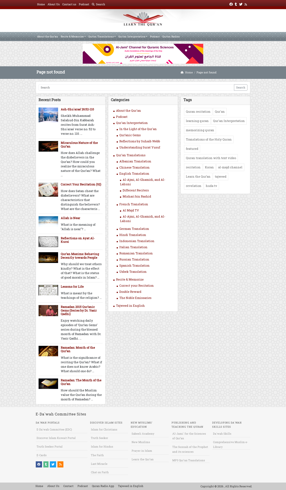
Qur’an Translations (101, 36)
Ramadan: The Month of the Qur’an (81, 382)
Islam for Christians (104, 429)
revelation (193, 186)
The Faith (97, 455)
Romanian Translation (136, 253)
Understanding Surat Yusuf (139, 147)
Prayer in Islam (142, 450)
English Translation (134, 173)
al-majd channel (230, 167)
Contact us (69, 4)
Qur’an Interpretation (131, 36)
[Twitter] (241, 4)
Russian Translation (134, 259)
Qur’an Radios (171, 36)
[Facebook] (231, 4)
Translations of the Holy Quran (209, 139)
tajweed (220, 176)
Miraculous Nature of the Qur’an (79, 144)
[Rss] (246, 4)
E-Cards (42, 455)
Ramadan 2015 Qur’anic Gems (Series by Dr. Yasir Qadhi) (79, 310)
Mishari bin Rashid (137, 196)
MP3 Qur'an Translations (188, 460)
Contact (68, 486)
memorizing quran (200, 130)
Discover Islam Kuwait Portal (56, 438)
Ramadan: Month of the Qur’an (78, 349)
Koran (209, 167)
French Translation (133, 204)
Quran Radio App (103, 486)
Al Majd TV (131, 210)
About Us (54, 4)
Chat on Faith (100, 472)
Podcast (84, 4)
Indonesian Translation (136, 241)
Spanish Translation (134, 265)
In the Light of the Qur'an (138, 129)
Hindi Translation (132, 235)
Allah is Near (70, 218)
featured (192, 149)
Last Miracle (99, 463)
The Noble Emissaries (135, 298)
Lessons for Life (72, 286)
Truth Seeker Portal (50, 446)
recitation (193, 167)
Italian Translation (133, 247)
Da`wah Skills (222, 433)
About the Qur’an (47, 36)
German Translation (134, 229)
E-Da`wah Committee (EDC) (54, 429)
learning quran (197, 121)
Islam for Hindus (102, 446)
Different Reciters (136, 190)
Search (100, 4)
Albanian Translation (135, 161)
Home (41, 4)
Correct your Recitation (136, 286)
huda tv (211, 186)
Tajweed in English (130, 306)
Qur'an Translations (130, 155)
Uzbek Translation (133, 272)
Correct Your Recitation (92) (81, 184)
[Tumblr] (236, 4)
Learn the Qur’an (198, 176)
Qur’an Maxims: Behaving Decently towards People (80, 255)
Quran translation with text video (211, 158)
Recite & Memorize (72, 36)
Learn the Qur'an (143, 459)
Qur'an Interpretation (132, 123)
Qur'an (220, 112)
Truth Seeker (99, 438)
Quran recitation (198, 112)
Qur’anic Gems (130, 135)
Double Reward (130, 292)
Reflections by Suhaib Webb (139, 141)
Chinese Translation (134, 167)
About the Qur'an (128, 111)
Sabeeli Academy (143, 433)
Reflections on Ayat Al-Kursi (78, 240)
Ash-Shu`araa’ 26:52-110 (77, 109)
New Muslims (141, 442)
